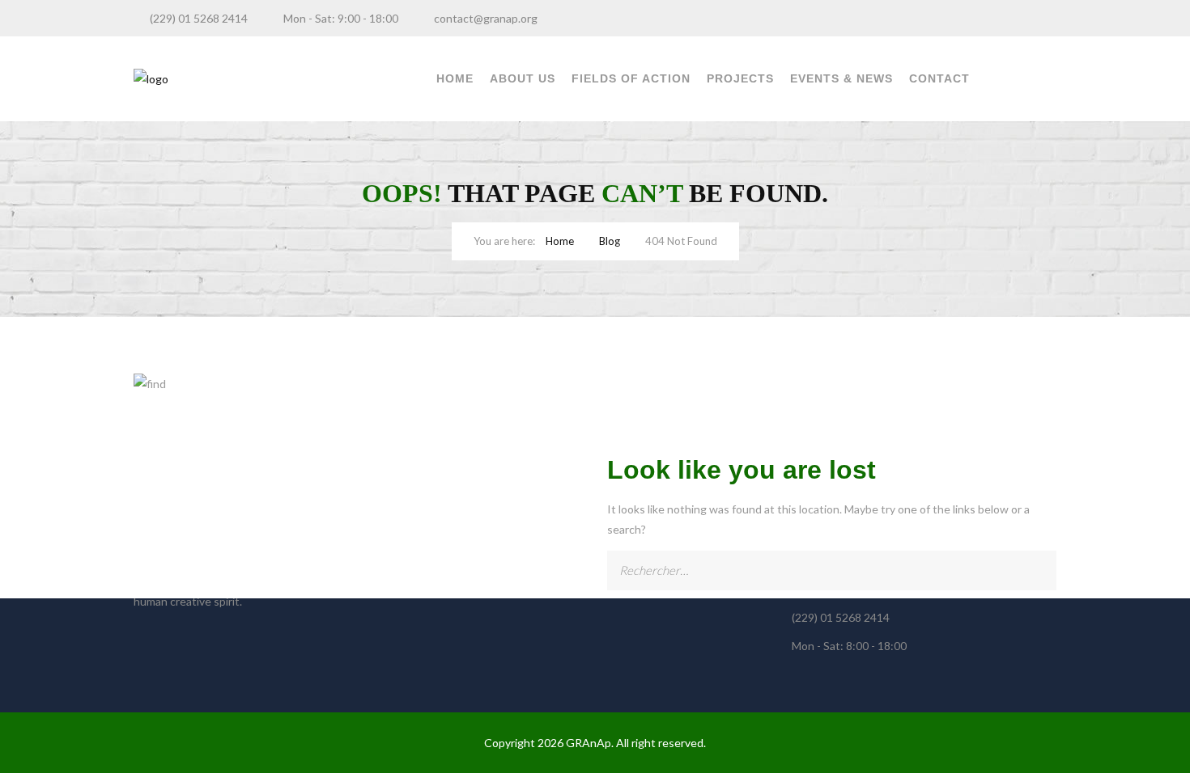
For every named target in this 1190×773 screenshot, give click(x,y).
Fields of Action (631, 78)
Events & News (841, 78)
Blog (609, 240)
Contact (939, 78)
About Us (522, 78)
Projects (740, 78)
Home (455, 78)
